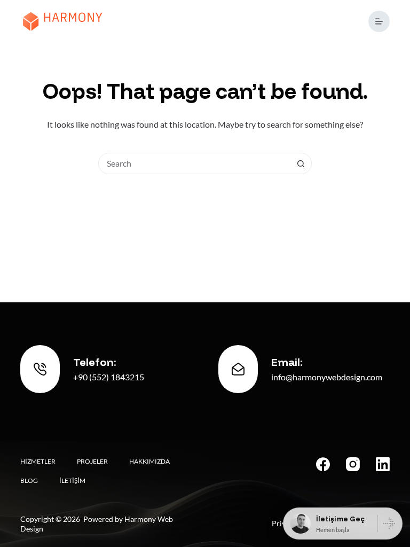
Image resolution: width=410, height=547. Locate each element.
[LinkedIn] (383, 464)
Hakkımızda (149, 461)
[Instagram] (353, 464)
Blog (29, 480)
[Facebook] (323, 464)
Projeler (92, 461)
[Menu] (379, 21)
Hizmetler (38, 461)
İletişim (72, 480)
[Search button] (300, 163)
